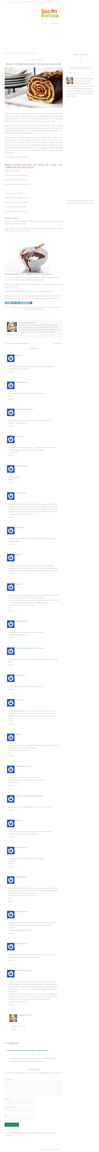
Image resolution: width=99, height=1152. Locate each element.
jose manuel (19, 466)
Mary (17, 820)
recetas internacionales (29, 309)
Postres (15, 307)
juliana (18, 527)
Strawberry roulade (39, 140)
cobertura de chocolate (45, 307)
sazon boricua (40, 309)
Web (6, 1115)
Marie (17, 554)
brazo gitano (28, 307)
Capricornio (19, 621)
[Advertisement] (49, 39)
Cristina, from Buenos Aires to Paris (27, 648)
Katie (17, 355)
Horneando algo (57, 116)
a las (16, 357)
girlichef (18, 675)
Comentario (9, 1080)
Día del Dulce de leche (20, 116)
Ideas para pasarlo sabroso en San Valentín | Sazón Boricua (26, 1050)
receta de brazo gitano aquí (19, 175)
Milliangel (19, 943)
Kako (17, 584)
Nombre (8, 1098)
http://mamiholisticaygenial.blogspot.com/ (20, 930)
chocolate (36, 307)
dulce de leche (57, 307)
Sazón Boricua (23, 1015)
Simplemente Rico (21, 766)
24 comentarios (38, 60)
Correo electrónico (11, 1107)
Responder (11, 372)
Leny (16, 734)
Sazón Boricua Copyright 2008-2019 (49, 1149)
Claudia (18, 700)
